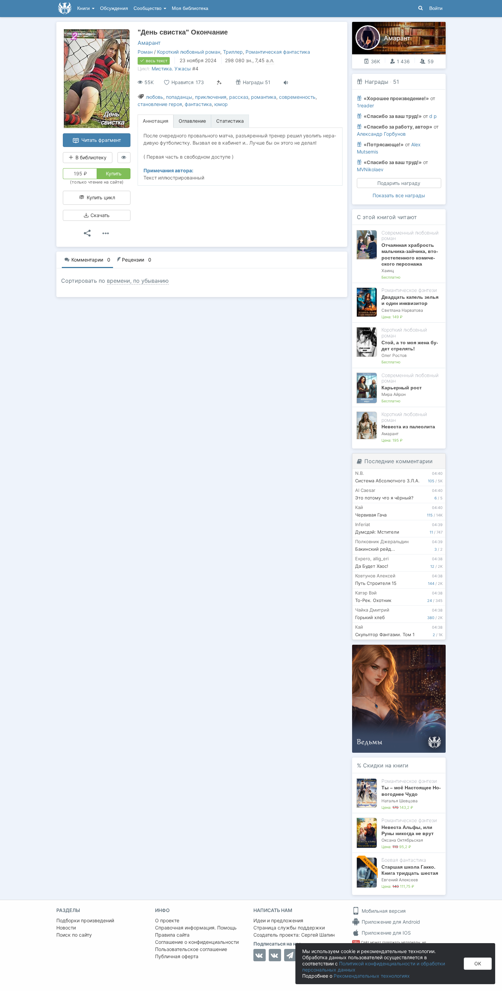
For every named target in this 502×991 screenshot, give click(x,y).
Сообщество (148, 8)
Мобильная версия (383, 911)
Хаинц (387, 270)
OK (477, 963)
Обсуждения (114, 8)
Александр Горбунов (381, 134)
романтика (263, 97)
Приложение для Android (390, 922)
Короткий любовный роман (188, 52)
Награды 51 (255, 82)
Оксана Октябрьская (402, 840)
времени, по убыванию (138, 280)
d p (433, 116)
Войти (436, 8)
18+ (356, 942)
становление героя (160, 104)
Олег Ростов (394, 355)
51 (396, 81)
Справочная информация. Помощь (196, 927)
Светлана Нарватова (402, 310)
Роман (145, 52)
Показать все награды (399, 195)
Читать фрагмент (100, 140)
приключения (210, 97)
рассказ (238, 97)
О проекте (167, 920)
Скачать (99, 215)
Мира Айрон (393, 394)
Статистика (230, 121)
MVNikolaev (370, 169)
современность (297, 97)
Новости (66, 927)
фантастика (198, 104)
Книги (84, 8)
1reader (365, 105)
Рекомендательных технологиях (372, 976)
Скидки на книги (385, 765)
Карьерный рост (401, 387)
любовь (154, 97)
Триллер (233, 52)
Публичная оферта (176, 956)
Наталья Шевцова (399, 800)
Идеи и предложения (278, 920)
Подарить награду (398, 183)
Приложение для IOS (385, 933)
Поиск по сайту (74, 935)
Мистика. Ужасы (171, 68)
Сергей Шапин (318, 935)
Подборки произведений (85, 920)
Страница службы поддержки (289, 927)
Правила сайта (172, 935)
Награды (376, 81)
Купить (114, 173)
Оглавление (192, 121)
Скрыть (430, 652)
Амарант (149, 42)
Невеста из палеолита (408, 426)
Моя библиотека (190, 8)
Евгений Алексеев (399, 879)
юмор (221, 104)
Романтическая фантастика (278, 52)
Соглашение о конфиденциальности (197, 942)
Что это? (401, 652)
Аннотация (155, 121)
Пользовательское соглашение (191, 949)
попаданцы (179, 97)
